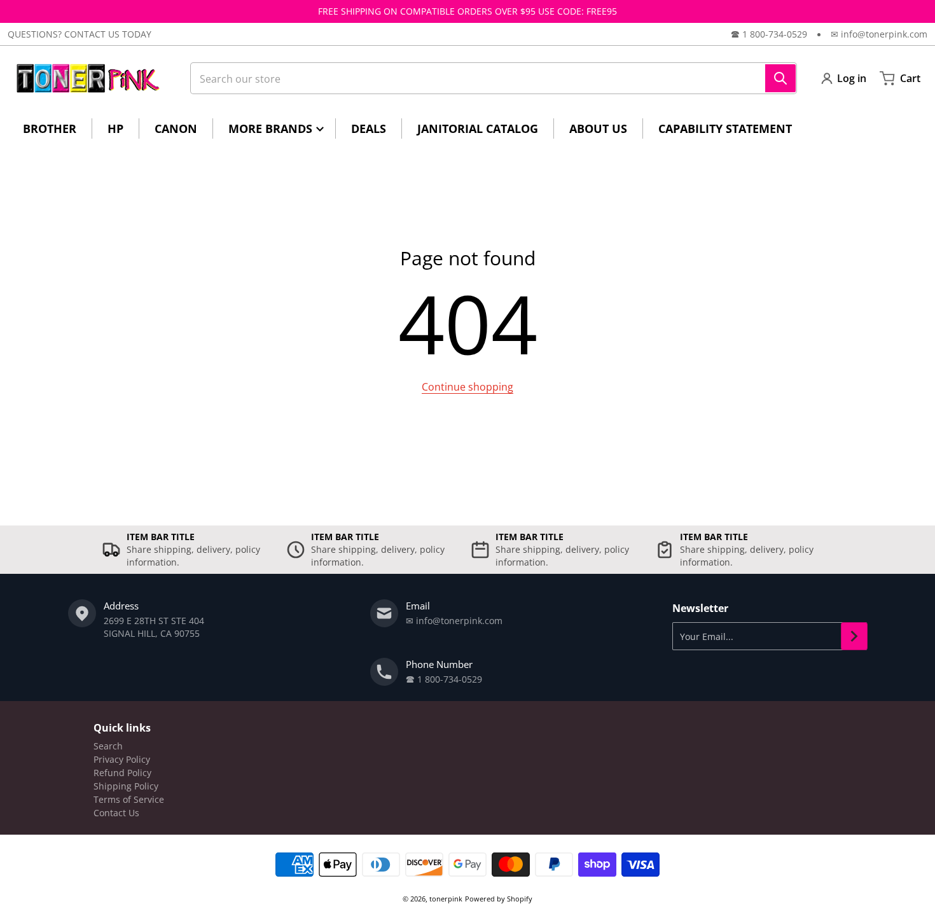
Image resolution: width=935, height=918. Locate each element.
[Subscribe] (854, 636)
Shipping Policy (126, 786)
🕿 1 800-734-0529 (769, 34)
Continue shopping (467, 387)
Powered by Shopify (498, 898)
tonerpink (445, 898)
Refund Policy (122, 773)
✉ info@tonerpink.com (879, 34)
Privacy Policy (122, 759)
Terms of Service (129, 799)
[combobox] (493, 78)
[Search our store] (780, 78)
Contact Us (116, 813)
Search (108, 746)
